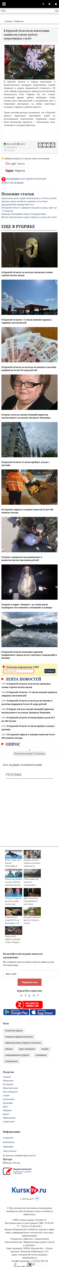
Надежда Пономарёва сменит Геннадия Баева (23, 214)
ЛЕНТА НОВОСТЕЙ (22, 679)
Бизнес (6, 1114)
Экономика (8, 1099)
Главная (8, 21)
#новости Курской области (19, 1036)
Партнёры (8, 1146)
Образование (9, 1117)
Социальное (8, 1121)
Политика (8, 1084)
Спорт (6, 1095)
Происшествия (10, 1088)
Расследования (10, 1091)
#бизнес (9, 1049)
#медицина (40, 1055)
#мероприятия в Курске (17, 1055)
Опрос (12, 744)
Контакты (8, 1142)
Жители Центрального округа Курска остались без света (29, 217)
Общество (19, 21)
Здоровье (7, 1110)
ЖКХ (5, 1106)
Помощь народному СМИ (22, 667)
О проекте (8, 1137)
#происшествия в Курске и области (23, 1042)
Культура (8, 1103)
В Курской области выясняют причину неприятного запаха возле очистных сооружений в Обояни (29, 655)
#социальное (11, 1061)
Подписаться (29, 982)
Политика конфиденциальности (19, 1155)
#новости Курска (13, 1030)
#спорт (45, 1049)
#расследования (27, 1049)
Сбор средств (9, 1151)
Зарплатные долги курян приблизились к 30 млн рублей (29, 198)
